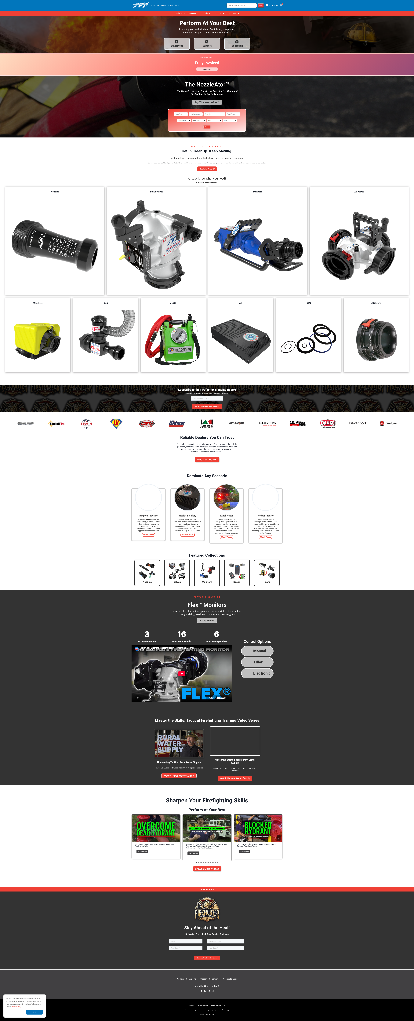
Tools (205, 13)
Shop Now (54, 245)
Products (178, 13)
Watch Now (143, 851)
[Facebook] (205, 991)
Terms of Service (222, 1010)
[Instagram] (213, 991)
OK (34, 1012)
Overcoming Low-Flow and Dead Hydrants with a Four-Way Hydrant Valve (154, 845)
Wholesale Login (230, 979)
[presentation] (156, 828)
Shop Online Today (205, 169)
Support (218, 13)
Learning (192, 979)
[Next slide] (279, 838)
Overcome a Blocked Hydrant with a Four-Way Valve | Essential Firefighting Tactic (256, 845)
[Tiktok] (201, 991)
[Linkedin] (209, 991)
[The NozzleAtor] (207, 133)
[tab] (196, 862)
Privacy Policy (16, 1007)
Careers (215, 979)
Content (192, 13)
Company (232, 13)
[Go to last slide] (135, 838)
